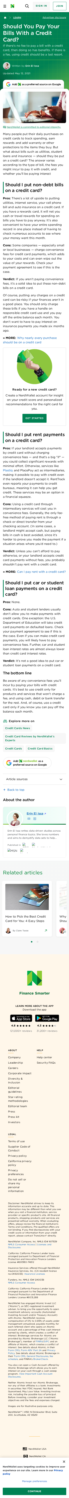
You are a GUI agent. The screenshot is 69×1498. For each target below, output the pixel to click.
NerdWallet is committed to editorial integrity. (34, 127)
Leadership (15, 1062)
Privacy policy (17, 1155)
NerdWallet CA (37, 1456)
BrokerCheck (40, 1359)
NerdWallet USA (37, 1448)
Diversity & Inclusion (15, 1080)
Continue (34, 1491)
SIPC (46, 1341)
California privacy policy (19, 1163)
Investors (14, 1122)
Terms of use (16, 1141)
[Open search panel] (27, 6)
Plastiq (8, 470)
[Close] (64, 1462)
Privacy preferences (16, 1172)
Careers (13, 1068)
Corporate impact (20, 1073)
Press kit (14, 1116)
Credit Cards (13, 748)
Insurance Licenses (34, 1273)
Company (14, 1057)
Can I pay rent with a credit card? (41, 571)
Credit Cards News (17, 728)
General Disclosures (37, 1356)
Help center (44, 1057)
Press (11, 1111)
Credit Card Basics (40, 748)
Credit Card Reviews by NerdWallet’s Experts (29, 738)
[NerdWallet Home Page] (13, 6)
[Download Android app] (47, 1018)
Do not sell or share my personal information (17, 1185)
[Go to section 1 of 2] (31, 942)
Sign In (41, 5)
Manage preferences (34, 1481)
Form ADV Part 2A (31, 1350)
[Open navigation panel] (5, 6)
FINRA (39, 1341)
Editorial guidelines (15, 1089)
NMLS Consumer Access (21, 1244)
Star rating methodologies (18, 1099)
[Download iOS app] (21, 1018)
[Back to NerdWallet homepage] (5, 17)
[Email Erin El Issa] (29, 819)
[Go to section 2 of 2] (37, 942)
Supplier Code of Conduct (19, 1148)
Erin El (35, 813)
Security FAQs (46, 1062)
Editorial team (17, 1106)
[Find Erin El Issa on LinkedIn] (35, 819)
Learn (17, 17)
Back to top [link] (15, 790)
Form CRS (14, 1350)
